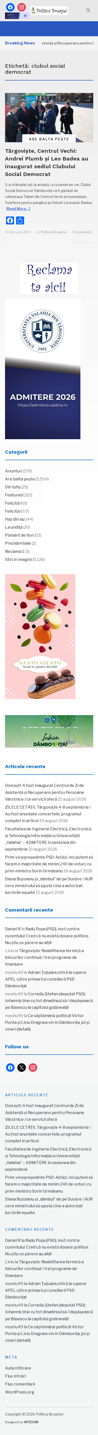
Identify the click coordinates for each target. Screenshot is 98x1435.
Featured (14, 495)
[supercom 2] (49, 731)
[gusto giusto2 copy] (40, 636)
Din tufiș (13, 487)
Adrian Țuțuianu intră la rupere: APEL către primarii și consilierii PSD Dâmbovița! (46, 979)
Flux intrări (15, 1376)
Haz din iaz (15, 519)
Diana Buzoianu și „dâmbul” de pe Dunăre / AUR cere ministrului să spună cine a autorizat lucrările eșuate (49, 886)
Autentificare (18, 1368)
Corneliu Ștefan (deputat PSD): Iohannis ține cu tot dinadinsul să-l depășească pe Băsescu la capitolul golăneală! (49, 1001)
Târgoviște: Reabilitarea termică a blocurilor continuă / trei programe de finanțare (44, 957)
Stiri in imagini (18, 559)
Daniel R (13, 929)
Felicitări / (14, 511)
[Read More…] (18, 208)
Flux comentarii (20, 1384)
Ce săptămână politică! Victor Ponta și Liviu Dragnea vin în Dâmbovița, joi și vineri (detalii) (47, 1022)
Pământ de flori (19, 535)
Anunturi (13, 471)
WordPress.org (19, 1392)
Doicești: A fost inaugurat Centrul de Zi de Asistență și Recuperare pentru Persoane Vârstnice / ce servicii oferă (44, 792)
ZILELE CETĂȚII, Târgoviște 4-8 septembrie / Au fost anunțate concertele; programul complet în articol (48, 814)
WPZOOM (31, 1422)
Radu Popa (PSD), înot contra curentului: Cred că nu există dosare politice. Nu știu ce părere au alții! (47, 936)
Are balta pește (49, 139)
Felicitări (13, 503)
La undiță (13, 527)
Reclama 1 (14, 551)
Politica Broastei (53, 232)
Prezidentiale (18, 543)
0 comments (82, 232)
